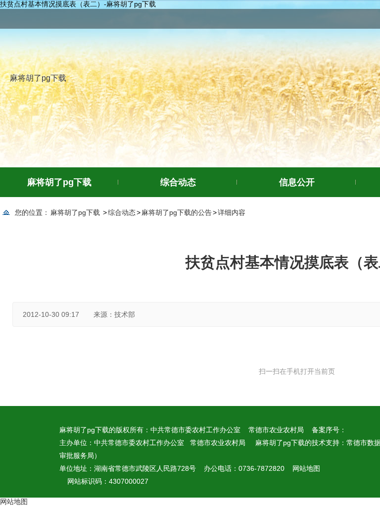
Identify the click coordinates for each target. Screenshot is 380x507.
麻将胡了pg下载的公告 (177, 212)
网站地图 (306, 468)
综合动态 (178, 182)
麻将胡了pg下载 (38, 78)
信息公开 (297, 182)
